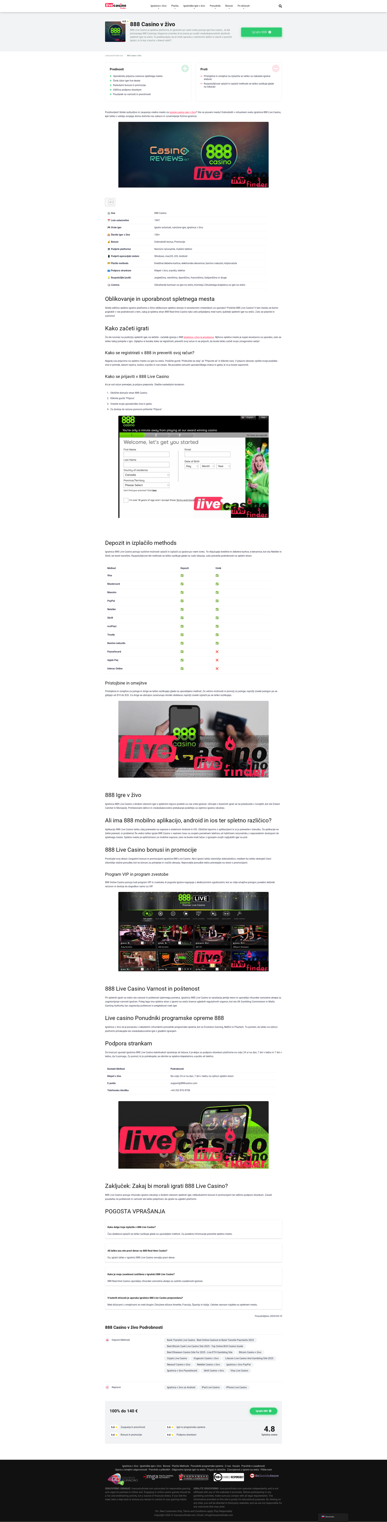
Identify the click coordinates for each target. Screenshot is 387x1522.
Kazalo (236, 1466)
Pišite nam (266, 1469)
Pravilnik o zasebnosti (253, 1466)
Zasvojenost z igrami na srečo (243, 1469)
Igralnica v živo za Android (181, 1387)
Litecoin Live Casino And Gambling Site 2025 (249, 1358)
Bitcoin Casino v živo (250, 1352)
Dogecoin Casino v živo (206, 1358)
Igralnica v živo (130, 1466)
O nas (228, 1466)
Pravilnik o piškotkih (159, 1469)
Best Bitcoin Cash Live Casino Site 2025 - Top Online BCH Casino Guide (205, 1346)
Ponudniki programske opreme (207, 1466)
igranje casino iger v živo (182, 112)
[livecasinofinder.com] (115, 5)
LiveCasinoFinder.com (114, 56)
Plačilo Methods (180, 1466)
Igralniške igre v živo (150, 1466)
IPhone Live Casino (236, 1387)
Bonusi (166, 1466)
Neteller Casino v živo (208, 1364)
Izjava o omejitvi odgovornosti (131, 1469)
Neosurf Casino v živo (178, 1364)
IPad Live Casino (211, 1387)
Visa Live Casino (239, 1370)
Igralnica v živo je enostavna (199, 337)
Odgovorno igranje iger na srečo (189, 1469)
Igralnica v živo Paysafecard (182, 1370)
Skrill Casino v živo (214, 1370)
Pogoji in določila (216, 1469)
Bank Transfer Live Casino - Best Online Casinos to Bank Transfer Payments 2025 (210, 1340)
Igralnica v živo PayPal (238, 1364)
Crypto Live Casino (177, 1358)
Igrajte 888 (260, 32)
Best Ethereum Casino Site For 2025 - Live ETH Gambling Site (199, 1352)
